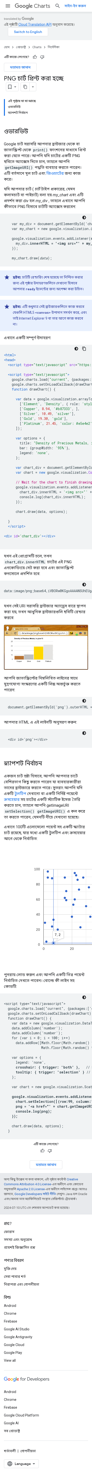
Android (10, 1306)
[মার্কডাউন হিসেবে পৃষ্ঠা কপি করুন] (25, 87)
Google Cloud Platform (21, 1415)
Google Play (13, 1353)
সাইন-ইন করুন (75, 6)
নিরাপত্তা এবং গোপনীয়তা (21, 1284)
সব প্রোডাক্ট (12, 1431)
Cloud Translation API (35, 24)
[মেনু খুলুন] (8, 6)
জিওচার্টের (55, 173)
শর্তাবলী (10, 1451)
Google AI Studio (16, 1329)
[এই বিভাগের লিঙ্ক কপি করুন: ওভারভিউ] (33, 132)
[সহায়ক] (35, 57)
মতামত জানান (20, 67)
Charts (42, 6)
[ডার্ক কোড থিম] (84, 217)
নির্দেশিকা (53, 47)
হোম (7, 47)
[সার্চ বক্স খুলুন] (58, 6)
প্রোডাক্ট (21, 47)
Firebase (10, 1321)
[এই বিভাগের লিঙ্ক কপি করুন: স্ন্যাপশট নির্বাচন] (47, 764)
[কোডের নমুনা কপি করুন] (84, 349)
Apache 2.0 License (31, 1189)
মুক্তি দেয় (10, 1269)
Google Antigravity (18, 1337)
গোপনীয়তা (28, 1451)
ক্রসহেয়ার (12, 799)
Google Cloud (14, 1345)
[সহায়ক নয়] (42, 57)
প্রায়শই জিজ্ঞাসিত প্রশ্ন (19, 1247)
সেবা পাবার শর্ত (15, 1276)
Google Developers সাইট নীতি (35, 1194)
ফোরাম (9, 1232)
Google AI (11, 1423)
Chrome (10, 1313)
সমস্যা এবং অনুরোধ (18, 1240)
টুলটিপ (20, 793)
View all (10, 1360)
